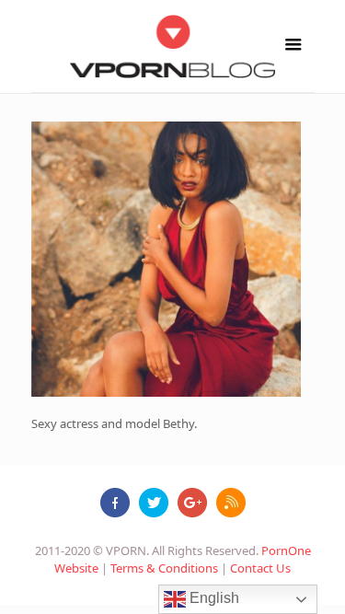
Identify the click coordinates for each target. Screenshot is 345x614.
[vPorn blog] (173, 46)
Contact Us (260, 568)
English (212, 598)
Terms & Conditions (164, 568)
